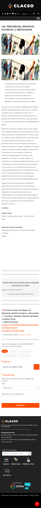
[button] (38, 14)
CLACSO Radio (25, 351)
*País (3, 384)
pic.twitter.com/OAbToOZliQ (13, 331)
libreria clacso (16, 464)
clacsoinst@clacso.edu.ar (27, 439)
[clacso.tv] (6, 459)
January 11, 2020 (25, 335)
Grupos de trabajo (10, 356)
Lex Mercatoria (25, 356)
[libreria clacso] (16, 459)
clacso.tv (6, 464)
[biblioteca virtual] (28, 459)
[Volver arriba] (37, 504)
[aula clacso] (7, 471)
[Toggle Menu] (38, 18)
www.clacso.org (6, 442)
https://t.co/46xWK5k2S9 (12, 325)
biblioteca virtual (28, 464)
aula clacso (7, 475)
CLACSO (13, 351)
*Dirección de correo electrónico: (13, 394)
